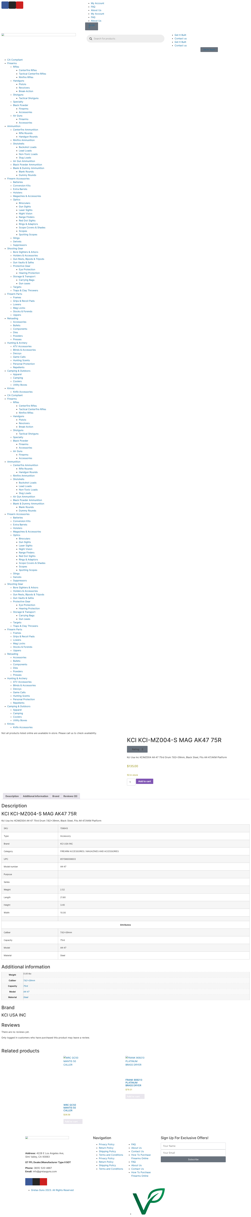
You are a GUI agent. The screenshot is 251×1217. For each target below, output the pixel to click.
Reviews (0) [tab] (70, 796)
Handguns (18, 80)
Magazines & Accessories (27, 196)
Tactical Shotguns (28, 98)
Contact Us (137, 1151)
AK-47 (26, 991)
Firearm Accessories (18, 178)
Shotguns (18, 94)
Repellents (18, 367)
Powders (18, 335)
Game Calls (19, 356)
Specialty (18, 101)
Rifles (16, 66)
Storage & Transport (24, 276)
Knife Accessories (23, 391)
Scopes (23, 231)
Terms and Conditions (111, 1154)
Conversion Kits (22, 185)
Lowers (17, 304)
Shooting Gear (15, 248)
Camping (18, 377)
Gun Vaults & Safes (23, 262)
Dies (15, 332)
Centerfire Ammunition (25, 129)
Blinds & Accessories (24, 349)
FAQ (93, 6)
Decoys (17, 353)
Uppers (17, 314)
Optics (16, 199)
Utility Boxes (20, 384)
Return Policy (106, 1147)
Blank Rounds (26, 171)
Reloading (12, 318)
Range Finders (26, 217)
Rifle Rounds (26, 133)
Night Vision (25, 213)
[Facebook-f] (29, 1181)
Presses (17, 339)
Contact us (181, 38)
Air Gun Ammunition (24, 161)
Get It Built (180, 34)
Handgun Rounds (28, 136)
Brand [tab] (55, 796)
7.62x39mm (29, 980)
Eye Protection (27, 269)
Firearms (12, 63)
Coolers (17, 381)
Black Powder (20, 105)
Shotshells (18, 143)
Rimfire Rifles (26, 77)
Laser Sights (25, 210)
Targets (17, 286)
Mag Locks (19, 307)
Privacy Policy (106, 1144)
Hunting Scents (21, 360)
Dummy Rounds (27, 175)
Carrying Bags (26, 279)
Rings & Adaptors (28, 224)
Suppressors (20, 244)
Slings (16, 237)
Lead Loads (25, 150)
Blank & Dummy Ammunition (28, 168)
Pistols (22, 84)
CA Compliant (15, 59)
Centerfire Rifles (28, 70)
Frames (17, 297)
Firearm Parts (14, 293)
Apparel (17, 374)
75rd (25, 986)
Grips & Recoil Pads (24, 300)
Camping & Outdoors (18, 370)
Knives (10, 388)
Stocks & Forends (22, 311)
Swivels (17, 241)
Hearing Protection (29, 272)
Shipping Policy (107, 1151)
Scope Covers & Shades (32, 227)
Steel (25, 997)
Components (20, 328)
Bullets (16, 325)
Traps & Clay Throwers (25, 290)
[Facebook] (5, 5)
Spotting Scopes (28, 234)
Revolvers (24, 87)
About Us (96, 10)
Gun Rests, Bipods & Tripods (28, 258)
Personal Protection (24, 363)
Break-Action (26, 91)
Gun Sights (25, 206)
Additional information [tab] (35, 796)
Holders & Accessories (25, 255)
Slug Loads (25, 157)
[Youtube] (19, 5)
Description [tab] (12, 796)
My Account (97, 3)
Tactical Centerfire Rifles (32, 73)
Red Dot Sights (27, 220)
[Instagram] (12, 5)
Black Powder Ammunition (27, 164)
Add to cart (144, 781)
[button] (137, 749)
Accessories (25, 112)
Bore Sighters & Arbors (25, 251)
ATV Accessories (22, 346)
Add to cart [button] (71, 1121)
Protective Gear (21, 265)
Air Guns (17, 115)
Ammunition (13, 126)
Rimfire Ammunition (24, 140)
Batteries (18, 182)
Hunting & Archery (17, 342)
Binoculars (24, 203)
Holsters (17, 192)
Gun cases (24, 283)
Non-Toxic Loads (28, 154)
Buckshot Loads (27, 147)
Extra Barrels (20, 189)
